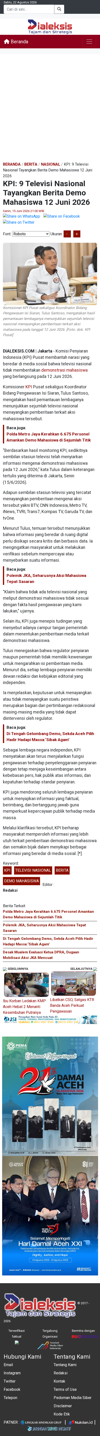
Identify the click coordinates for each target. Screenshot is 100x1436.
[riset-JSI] (50, 1019)
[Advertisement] (50, 108)
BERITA (62, 870)
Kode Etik (62, 1414)
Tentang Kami (65, 1364)
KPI (28, 386)
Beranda (18, 41)
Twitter (10, 1381)
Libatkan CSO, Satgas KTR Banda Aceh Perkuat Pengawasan (72, 1005)
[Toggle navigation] (89, 41)
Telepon (10, 1397)
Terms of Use (65, 1389)
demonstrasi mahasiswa (64, 370)
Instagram (12, 1373)
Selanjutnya (81, 969)
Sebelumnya (17, 969)
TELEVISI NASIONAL (33, 870)
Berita (30, 164)
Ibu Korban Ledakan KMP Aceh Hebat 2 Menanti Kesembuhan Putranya (24, 1007)
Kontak (59, 1381)
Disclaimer (63, 1406)
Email (8, 1364)
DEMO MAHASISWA (21, 881)
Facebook (12, 1389)
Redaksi (60, 1373)
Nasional (50, 164)
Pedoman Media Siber (73, 1397)
